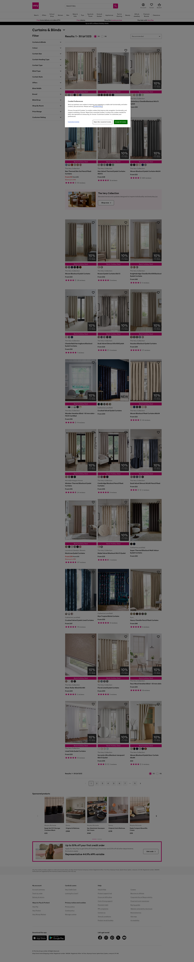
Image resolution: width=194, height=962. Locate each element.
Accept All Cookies (120, 122)
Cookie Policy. (98, 106)
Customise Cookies (73, 122)
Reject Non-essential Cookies (102, 122)
